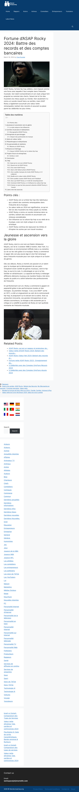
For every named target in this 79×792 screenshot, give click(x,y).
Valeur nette (23, 388)
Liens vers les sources (14, 190)
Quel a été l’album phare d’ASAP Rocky (23, 170)
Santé (6, 660)
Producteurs (8, 654)
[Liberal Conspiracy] (10, 4)
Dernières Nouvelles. (12, 518)
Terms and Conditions (52, 789)
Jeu (5, 545)
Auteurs (7, 474)
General (7, 535)
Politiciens (8, 651)
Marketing (8, 587)
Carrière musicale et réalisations (17, 130)
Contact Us (65, 789)
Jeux (6, 548)
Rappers (16, 11)
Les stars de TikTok (11, 574)
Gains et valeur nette (14, 139)
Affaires (7, 457)
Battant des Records (30, 386)
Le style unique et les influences (19, 127)
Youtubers (69, 11)
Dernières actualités (11, 500)
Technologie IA (9, 691)
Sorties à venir (14, 156)
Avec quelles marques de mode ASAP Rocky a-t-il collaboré (26, 173)
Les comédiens (10, 564)
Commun (7, 496)
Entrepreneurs (57, 11)
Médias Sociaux (10, 590)
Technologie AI (9, 688)
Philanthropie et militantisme (17, 142)
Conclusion (10, 158)
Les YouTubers (9, 577)
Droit (6, 522)
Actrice (6, 451)
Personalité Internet (11, 607)
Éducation (8, 525)
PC (5, 603)
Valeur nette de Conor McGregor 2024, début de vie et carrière (22, 392)
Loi (5, 580)
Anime (6, 467)
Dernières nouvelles (11, 515)
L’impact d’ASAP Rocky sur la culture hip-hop (23, 151)
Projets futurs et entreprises (16, 153)
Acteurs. (7, 447)
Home (8, 11)
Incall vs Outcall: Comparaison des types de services (10, 747)
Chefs (6, 483)
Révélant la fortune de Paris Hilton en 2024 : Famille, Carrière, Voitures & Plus (27, 390)
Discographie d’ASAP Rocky (18, 132)
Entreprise (8, 532)
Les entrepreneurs (11, 567)
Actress (34, 11)
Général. (7, 538)
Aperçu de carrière (8, 386)
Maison (6, 584)
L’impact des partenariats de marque (21, 137)
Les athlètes (8, 561)
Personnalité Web (10, 647)
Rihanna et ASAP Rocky (17, 146)
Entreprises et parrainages (16, 134)
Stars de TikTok (10, 682)
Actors (25, 11)
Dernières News (10, 512)
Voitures (7, 695)
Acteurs (7, 444)
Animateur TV (9, 461)
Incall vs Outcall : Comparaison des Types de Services (11, 715)
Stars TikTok (8, 685)
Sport (6, 678)
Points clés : (14, 123)
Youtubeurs (8, 701)
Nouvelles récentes (11, 600)
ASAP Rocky (19, 386)
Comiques (8, 490)
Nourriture (8, 597)
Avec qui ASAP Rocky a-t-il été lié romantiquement (27, 181)
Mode (6, 594)
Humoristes (8, 541)
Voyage (7, 698)
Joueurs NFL (9, 558)
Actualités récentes (11, 454)
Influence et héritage (13, 149)
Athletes (7, 470)
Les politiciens (9, 571)
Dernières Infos (10, 509)
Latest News (10, 19)
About (73, 789)
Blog (5, 477)
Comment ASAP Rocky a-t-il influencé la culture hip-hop (28, 183)
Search (6, 427)
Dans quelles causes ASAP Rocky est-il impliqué (25, 178)
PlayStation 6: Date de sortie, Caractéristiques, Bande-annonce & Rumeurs (11, 737)
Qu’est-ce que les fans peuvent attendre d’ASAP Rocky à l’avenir (29, 186)
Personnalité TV (10, 644)
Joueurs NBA (9, 554)
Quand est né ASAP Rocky (19, 165)
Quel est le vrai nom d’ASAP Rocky (21, 163)
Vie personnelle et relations (16, 144)
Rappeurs (5, 384)
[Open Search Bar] (72, 26)
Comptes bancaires (12, 388)
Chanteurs (8, 480)
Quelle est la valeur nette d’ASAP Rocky (23, 176)
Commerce (8, 493)
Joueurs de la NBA (11, 551)
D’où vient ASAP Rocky (18, 167)
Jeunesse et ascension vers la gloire (19, 125)
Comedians (44, 11)
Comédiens (8, 487)
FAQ (8, 161)
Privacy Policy (38, 789)
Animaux (7, 464)
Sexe (6, 675)
